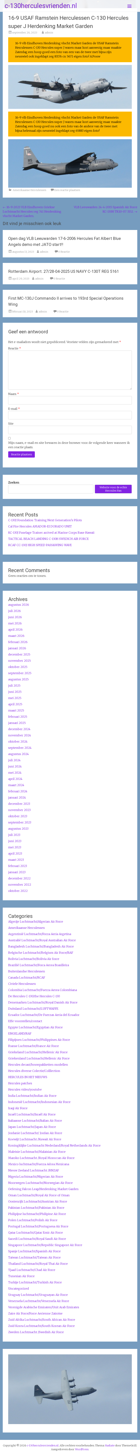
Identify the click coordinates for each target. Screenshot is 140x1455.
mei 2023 (14, 847)
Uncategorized (18, 1288)
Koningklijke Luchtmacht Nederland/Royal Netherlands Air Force (54, 1145)
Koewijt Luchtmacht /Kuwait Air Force (34, 1139)
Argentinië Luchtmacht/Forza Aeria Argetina (39, 934)
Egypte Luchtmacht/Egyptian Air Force (35, 1027)
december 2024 (19, 729)
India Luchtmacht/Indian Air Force (32, 1096)
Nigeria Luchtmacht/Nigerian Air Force (35, 1176)
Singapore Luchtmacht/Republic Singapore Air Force (45, 1245)
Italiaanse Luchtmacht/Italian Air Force (35, 1120)
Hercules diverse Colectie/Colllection (34, 1071)
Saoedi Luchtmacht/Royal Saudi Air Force (37, 1239)
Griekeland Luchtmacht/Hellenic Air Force (38, 1052)
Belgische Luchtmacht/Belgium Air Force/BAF (40, 952)
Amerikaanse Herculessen (29, 190)
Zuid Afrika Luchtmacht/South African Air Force (41, 1319)
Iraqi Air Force (18, 1108)
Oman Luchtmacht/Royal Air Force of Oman (39, 1195)
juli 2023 (14, 835)
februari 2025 (17, 716)
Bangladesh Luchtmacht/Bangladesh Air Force (41, 946)
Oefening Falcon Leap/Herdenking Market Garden (43, 1189)
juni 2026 (15, 617)
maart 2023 (16, 860)
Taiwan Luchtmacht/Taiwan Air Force (34, 1257)
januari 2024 (17, 797)
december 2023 (19, 804)
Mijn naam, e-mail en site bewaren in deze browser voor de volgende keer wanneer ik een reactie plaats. (69, 445)
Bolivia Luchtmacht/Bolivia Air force (33, 959)
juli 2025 (14, 685)
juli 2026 (14, 611)
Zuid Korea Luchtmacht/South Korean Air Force (41, 1326)
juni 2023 (14, 841)
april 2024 (15, 779)
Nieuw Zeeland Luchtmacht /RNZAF (33, 1170)
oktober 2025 (17, 667)
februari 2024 (17, 791)
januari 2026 (17, 648)
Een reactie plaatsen (67, 190)
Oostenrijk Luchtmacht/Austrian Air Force (37, 1201)
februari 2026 (18, 642)
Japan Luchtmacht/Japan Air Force (32, 1127)
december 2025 (19, 654)
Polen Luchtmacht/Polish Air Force (32, 1220)
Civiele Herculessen (22, 984)
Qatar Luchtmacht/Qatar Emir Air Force (35, 1232)
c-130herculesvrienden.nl (41, 6)
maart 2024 (16, 785)
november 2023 (19, 810)
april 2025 (15, 704)
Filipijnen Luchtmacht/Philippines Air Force (39, 1040)
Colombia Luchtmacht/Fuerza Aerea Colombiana (42, 990)
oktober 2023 (17, 816)
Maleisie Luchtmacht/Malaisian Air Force (37, 1151)
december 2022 (19, 878)
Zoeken (13, 482)
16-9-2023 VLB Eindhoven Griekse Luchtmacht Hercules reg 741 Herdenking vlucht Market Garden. (32, 211)
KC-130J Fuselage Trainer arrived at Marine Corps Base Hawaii (51, 532)
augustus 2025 (18, 679)
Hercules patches (20, 1083)
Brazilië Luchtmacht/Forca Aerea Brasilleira (38, 965)
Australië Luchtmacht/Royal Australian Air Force (42, 940)
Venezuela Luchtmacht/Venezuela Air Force (38, 1301)
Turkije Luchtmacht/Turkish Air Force (35, 1282)
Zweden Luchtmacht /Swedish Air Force (36, 1332)
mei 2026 (15, 623)
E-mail (14, 409)
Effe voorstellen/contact (25, 1021)
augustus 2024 (18, 754)
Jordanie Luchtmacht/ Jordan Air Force (35, 1133)
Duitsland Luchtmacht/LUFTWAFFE (33, 1008)
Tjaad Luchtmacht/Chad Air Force (31, 1270)
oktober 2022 (18, 891)
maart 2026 (16, 636)
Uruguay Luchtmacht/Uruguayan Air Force (38, 1295)
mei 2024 (15, 772)
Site (10, 423)
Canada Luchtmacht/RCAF (26, 977)
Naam (13, 394)
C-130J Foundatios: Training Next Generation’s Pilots (45, 520)
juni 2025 (15, 692)
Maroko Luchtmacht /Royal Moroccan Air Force (41, 1158)
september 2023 (19, 822)
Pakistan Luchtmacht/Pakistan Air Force (36, 1207)
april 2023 (15, 853)
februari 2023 (17, 866)
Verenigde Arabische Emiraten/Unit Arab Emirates (43, 1307)
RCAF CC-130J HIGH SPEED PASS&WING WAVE (40, 545)
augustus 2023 (18, 828)
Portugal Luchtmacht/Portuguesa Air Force (38, 1226)
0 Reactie (64, 251)
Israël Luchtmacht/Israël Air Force (32, 1114)
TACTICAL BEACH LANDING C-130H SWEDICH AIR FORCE (48, 539)
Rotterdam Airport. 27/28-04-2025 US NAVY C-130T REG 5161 (63, 271)
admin (49, 32)
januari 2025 (17, 723)
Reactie (14, 348)
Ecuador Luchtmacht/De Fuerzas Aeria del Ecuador (43, 1015)
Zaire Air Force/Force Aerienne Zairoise (35, 1313)
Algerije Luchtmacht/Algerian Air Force (35, 921)
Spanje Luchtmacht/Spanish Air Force (34, 1251)
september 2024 (20, 748)
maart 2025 (16, 710)
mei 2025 (14, 698)
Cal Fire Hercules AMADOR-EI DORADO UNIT (40, 526)
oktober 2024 (18, 741)
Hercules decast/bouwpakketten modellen (38, 1064)
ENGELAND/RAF (19, 1033)
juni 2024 (15, 766)
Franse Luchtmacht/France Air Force (33, 1046)
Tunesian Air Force (21, 1276)
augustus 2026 (18, 604)
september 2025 (19, 673)
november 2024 (19, 735)
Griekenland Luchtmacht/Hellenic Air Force (39, 1058)
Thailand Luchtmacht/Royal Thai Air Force (38, 1263)
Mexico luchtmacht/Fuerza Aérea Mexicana (38, 1164)
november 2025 (19, 660)
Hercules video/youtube (25, 1089)
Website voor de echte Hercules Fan (113, 489)
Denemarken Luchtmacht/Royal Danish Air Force (42, 1002)
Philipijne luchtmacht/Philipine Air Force (37, 1214)
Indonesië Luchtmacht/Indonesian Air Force (39, 1102)
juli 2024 (14, 760)
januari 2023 (17, 872)
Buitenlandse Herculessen (26, 971)
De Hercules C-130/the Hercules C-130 (34, 996)
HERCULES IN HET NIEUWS (27, 1077)
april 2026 (15, 629)
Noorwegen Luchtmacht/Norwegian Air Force (40, 1183)
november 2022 (19, 884)
